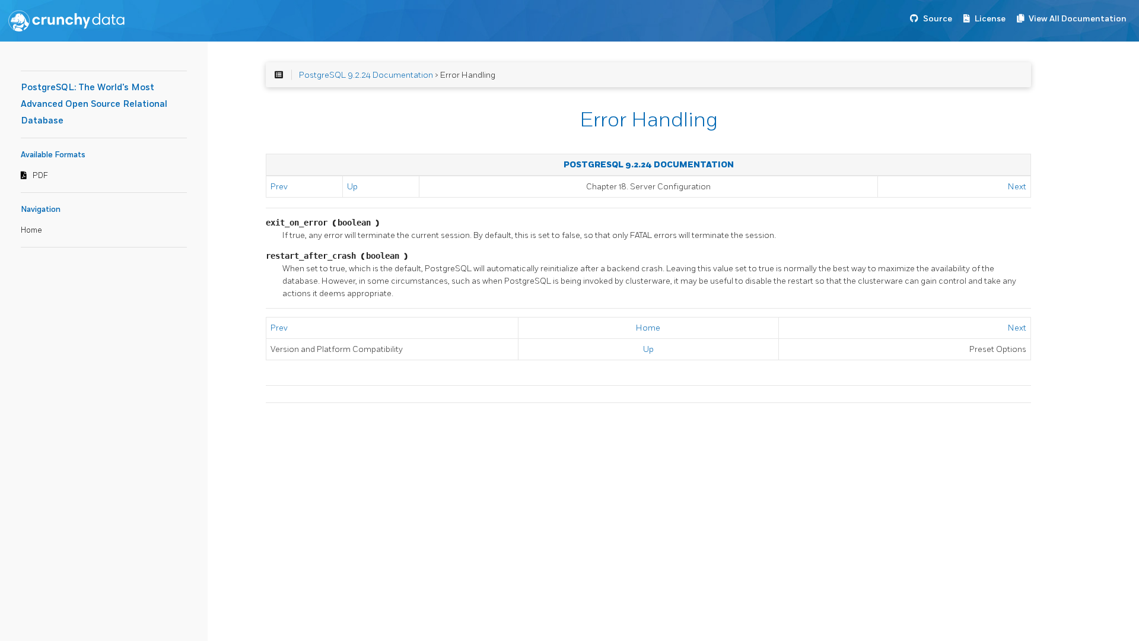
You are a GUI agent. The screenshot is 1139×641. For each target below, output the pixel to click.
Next (1017, 187)
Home (31, 230)
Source (937, 19)
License (990, 19)
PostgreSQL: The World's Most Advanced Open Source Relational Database (94, 104)
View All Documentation (1078, 19)
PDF (40, 175)
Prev (279, 187)
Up (352, 187)
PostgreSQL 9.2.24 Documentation (366, 75)
